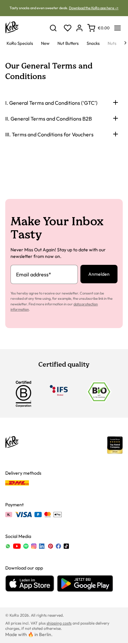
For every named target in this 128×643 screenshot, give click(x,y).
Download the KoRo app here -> (93, 8)
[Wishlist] (67, 28)
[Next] (125, 42)
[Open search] (53, 28)
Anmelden (99, 274)
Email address (33, 274)
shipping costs (59, 623)
